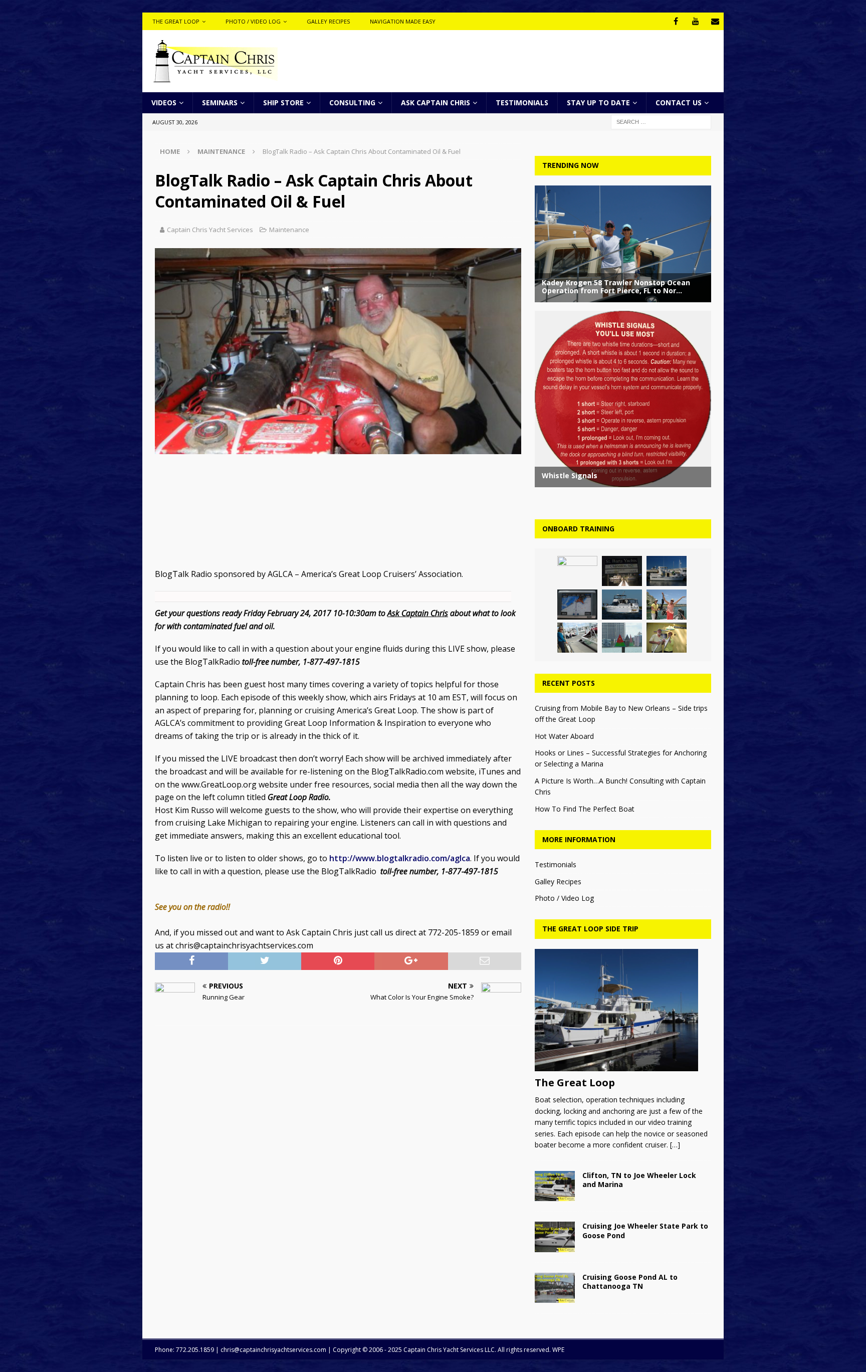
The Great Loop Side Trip (590, 928)
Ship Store (283, 102)
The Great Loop (175, 21)
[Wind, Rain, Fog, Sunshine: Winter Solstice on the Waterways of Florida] (622, 605)
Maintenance (289, 229)
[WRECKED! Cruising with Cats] (577, 638)
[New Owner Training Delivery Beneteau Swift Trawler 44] (622, 571)
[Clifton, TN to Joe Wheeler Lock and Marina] (555, 1186)
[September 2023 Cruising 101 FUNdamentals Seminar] (577, 605)
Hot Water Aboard (564, 736)
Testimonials (522, 102)
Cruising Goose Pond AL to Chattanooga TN (630, 1281)
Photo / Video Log (253, 21)
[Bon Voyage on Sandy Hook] (666, 605)
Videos (163, 102)
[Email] (715, 21)
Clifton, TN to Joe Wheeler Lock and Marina (639, 1179)
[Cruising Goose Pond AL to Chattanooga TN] (555, 1288)
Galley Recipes (328, 21)
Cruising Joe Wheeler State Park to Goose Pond (645, 1230)
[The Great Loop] (623, 1010)
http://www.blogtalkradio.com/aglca (399, 858)
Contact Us (679, 102)
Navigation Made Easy (403, 21)
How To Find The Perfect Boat (584, 809)
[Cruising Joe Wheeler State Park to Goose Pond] (555, 1237)
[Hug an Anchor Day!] (666, 638)
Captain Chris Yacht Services (210, 229)
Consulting (352, 102)
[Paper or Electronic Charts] (622, 638)
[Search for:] (661, 121)
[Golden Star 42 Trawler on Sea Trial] (666, 571)
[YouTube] (695, 21)
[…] (675, 1144)
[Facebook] (676, 21)
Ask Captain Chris (435, 102)
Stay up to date (598, 102)
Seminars (220, 102)
